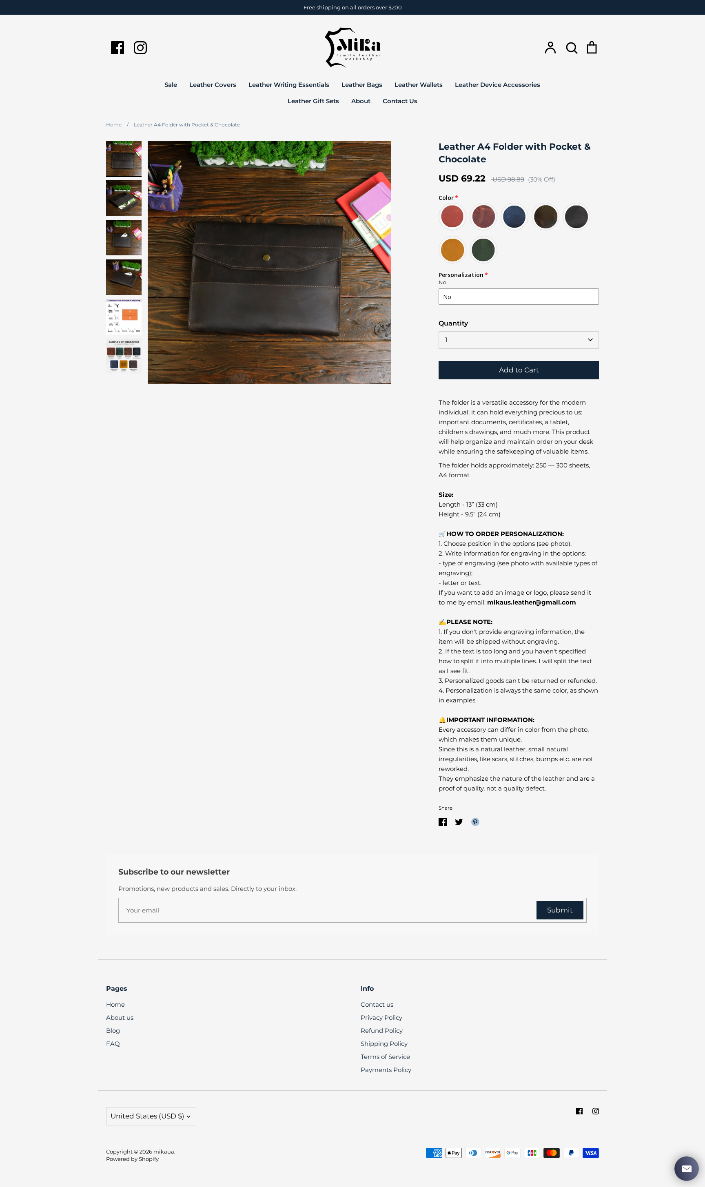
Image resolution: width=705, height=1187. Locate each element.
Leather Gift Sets (313, 101)
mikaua (163, 1151)
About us (119, 1017)
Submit (560, 910)
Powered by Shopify (132, 1159)
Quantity (453, 323)
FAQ (113, 1043)
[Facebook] (117, 47)
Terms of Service (385, 1057)
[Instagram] (140, 47)
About (360, 101)
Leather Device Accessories (497, 85)
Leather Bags (361, 85)
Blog (113, 1030)
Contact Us (400, 101)
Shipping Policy (384, 1043)
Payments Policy (386, 1070)
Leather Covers (212, 85)
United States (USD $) (147, 1116)
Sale (170, 85)
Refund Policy (382, 1030)
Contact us (377, 1004)
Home (115, 1004)
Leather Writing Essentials (288, 85)
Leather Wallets (419, 85)
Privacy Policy (381, 1017)
